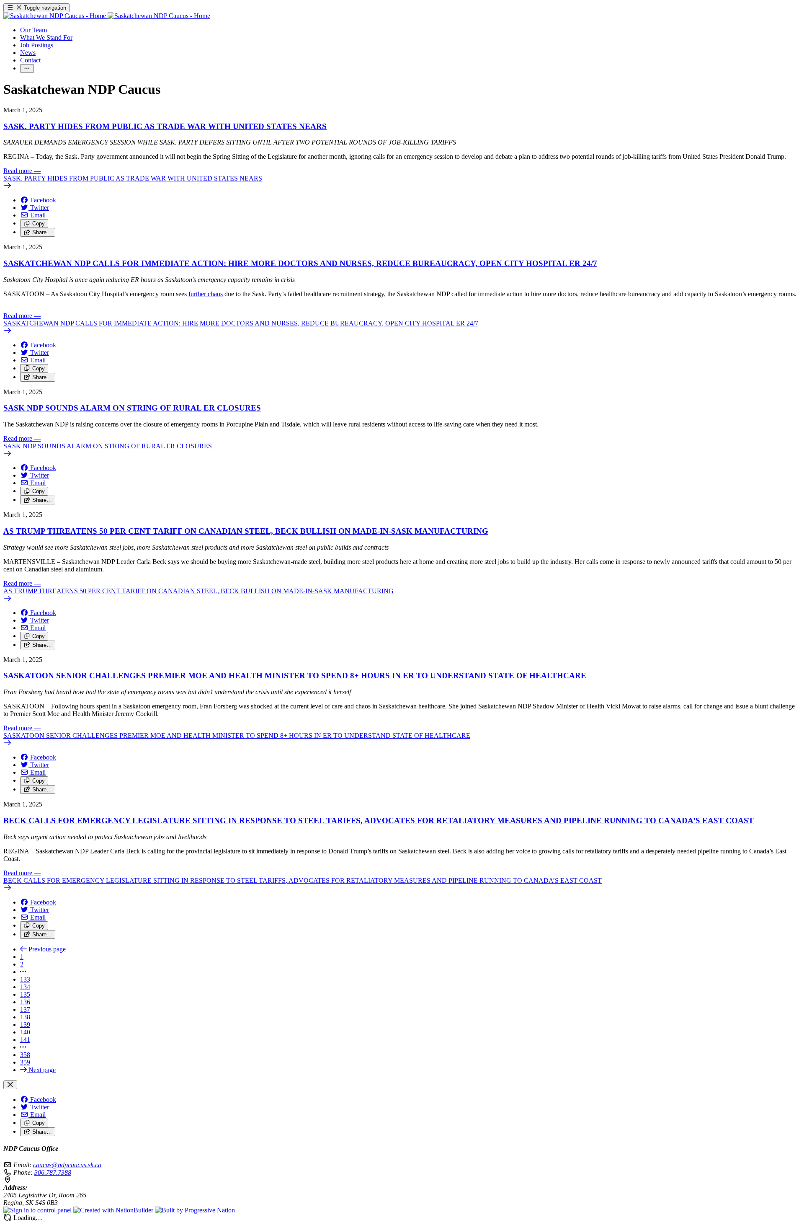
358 (25, 1054)
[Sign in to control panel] (38, 1210)
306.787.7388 (52, 1172)
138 (25, 1017)
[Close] (10, 1084)
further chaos (205, 293)
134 (25, 986)
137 (25, 1009)
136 (25, 1001)
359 (25, 1062)
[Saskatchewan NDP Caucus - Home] (106, 15)
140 (25, 1032)
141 (25, 1039)
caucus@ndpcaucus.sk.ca (67, 1164)
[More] (27, 68)
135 (25, 994)
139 (25, 1024)
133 (25, 979)
